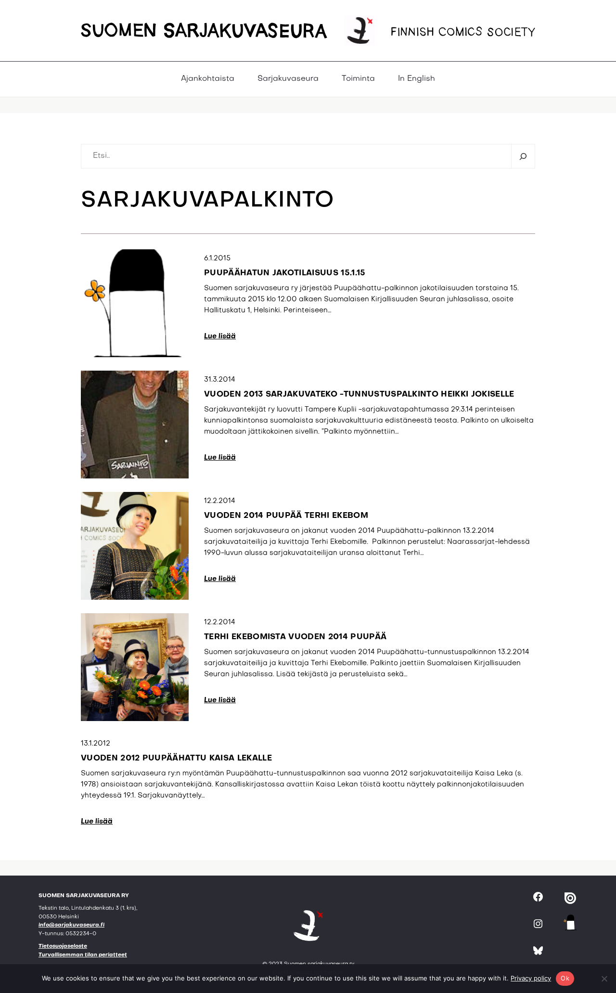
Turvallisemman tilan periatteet (82, 955)
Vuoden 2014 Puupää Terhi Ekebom (286, 516)
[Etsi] (523, 156)
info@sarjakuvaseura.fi (71, 925)
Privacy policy (531, 978)
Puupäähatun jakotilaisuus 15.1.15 (285, 273)
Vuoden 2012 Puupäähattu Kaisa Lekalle (176, 758)
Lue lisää (220, 336)
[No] (604, 978)
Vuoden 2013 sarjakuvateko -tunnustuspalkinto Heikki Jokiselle (359, 395)
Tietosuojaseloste (62, 946)
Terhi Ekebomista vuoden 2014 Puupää (295, 637)
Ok (565, 978)
